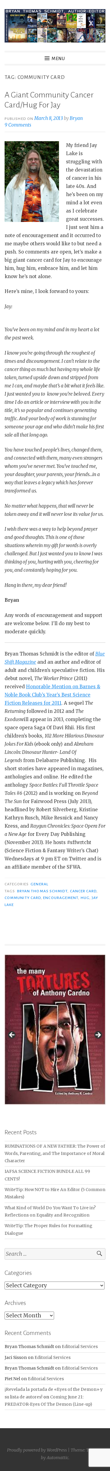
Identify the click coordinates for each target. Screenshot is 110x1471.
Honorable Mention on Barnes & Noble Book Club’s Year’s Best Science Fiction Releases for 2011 (52, 695)
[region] (55, 1037)
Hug (85, 898)
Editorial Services (80, 1346)
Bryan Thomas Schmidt (42, 891)
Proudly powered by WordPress (37, 1450)
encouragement (60, 898)
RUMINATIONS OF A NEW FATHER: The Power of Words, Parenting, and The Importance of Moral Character (55, 1154)
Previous (12, 1035)
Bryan (76, 118)
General (39, 884)
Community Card (23, 898)
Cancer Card (83, 891)
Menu (58, 58)
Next (97, 1035)
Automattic (57, 1457)
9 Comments (18, 125)
